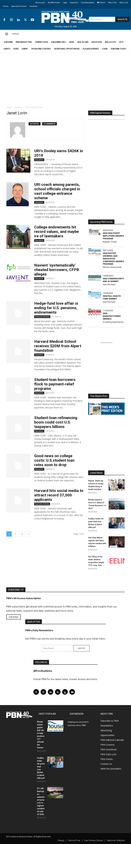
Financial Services (42, 317)
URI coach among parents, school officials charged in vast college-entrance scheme (57, 191)
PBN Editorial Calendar (112, 739)
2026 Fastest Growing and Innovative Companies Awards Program (113, 258)
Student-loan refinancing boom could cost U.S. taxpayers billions (55, 422)
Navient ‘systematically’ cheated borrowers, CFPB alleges (56, 269)
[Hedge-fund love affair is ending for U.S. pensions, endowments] (18, 313)
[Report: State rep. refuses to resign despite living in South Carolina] (117, 485)
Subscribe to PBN (109, 720)
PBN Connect (107, 744)
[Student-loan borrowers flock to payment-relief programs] (18, 389)
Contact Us (106, 763)
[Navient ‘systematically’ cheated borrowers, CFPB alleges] (18, 275)
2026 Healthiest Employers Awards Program (113, 236)
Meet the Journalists (110, 768)
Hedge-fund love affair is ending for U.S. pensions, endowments (56, 308)
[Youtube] (32, 20)
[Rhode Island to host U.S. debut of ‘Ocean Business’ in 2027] (117, 503)
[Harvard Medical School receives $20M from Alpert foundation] (18, 351)
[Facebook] (4, 20)
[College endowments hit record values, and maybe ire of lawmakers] (18, 237)
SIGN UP (81, 648)
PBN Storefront (108, 749)
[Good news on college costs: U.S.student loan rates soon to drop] (18, 466)
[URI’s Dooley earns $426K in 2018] (18, 161)
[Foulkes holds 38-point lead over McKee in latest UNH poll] (117, 522)
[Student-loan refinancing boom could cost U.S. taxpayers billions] (18, 427)
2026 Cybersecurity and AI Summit (113, 280)
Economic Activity (42, 504)
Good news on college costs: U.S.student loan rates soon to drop (54, 460)
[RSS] (58, 692)
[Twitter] (25, 20)
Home (9, 107)
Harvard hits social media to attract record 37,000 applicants (58, 495)
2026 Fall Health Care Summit (112, 297)
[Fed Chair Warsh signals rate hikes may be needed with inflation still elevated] (117, 541)
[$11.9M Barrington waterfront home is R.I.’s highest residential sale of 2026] (55, 792)
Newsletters (106, 725)
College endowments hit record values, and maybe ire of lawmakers (56, 231)
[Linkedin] (18, 20)
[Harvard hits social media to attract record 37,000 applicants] (18, 500)
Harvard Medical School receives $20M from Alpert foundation (57, 346)
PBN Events (106, 759)
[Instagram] (11, 20)
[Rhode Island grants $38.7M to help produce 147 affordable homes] (55, 726)
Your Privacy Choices (93, 840)
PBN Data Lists (108, 754)
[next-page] (28, 534)
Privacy (61, 840)
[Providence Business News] (65, 17)
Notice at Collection (116, 840)
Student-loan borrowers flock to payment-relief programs (55, 384)
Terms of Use (74, 840)
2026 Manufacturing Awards (112, 316)
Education (39, 160)
